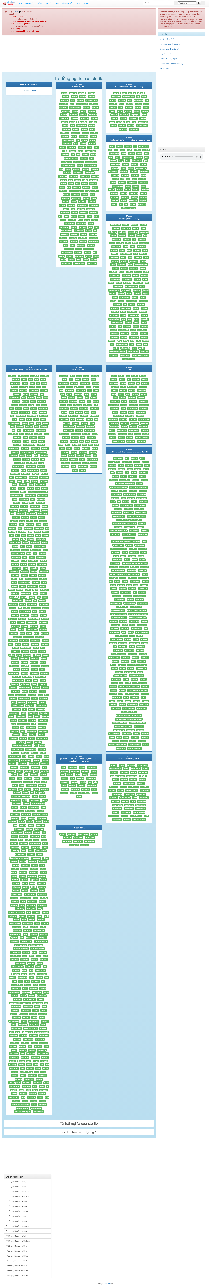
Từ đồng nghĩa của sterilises (16, 1265)
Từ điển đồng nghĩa (26, 3)
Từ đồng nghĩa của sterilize (16, 1186)
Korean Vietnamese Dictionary (171, 63)
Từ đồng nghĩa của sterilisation (17, 1226)
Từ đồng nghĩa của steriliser (16, 1231)
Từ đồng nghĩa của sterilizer (16, 1206)
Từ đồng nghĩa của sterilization (17, 1196)
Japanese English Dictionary (170, 44)
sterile (16, 11)
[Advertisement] (78, 55)
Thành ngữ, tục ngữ (64, 3)
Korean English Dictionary (169, 49)
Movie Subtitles (165, 68)
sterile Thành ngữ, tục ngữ (79, 1132)
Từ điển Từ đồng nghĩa (168, 59)
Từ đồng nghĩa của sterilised (16, 1221)
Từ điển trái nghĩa (44, 3)
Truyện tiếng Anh (82, 3)
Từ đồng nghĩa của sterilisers (17, 1275)
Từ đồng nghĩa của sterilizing (17, 1211)
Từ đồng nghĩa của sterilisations (18, 1261)
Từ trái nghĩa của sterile (79, 1123)
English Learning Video (168, 54)
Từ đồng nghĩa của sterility (16, 1181)
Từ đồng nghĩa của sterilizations (18, 1241)
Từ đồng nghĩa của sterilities (16, 1246)
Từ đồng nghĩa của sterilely (16, 1236)
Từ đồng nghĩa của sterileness (17, 1191)
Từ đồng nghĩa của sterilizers (17, 1270)
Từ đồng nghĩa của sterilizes (16, 1251)
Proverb (108, 1283)
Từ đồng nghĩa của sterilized (16, 1201)
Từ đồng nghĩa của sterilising (17, 1256)
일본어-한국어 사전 (167, 39)
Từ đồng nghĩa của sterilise (16, 1216)
